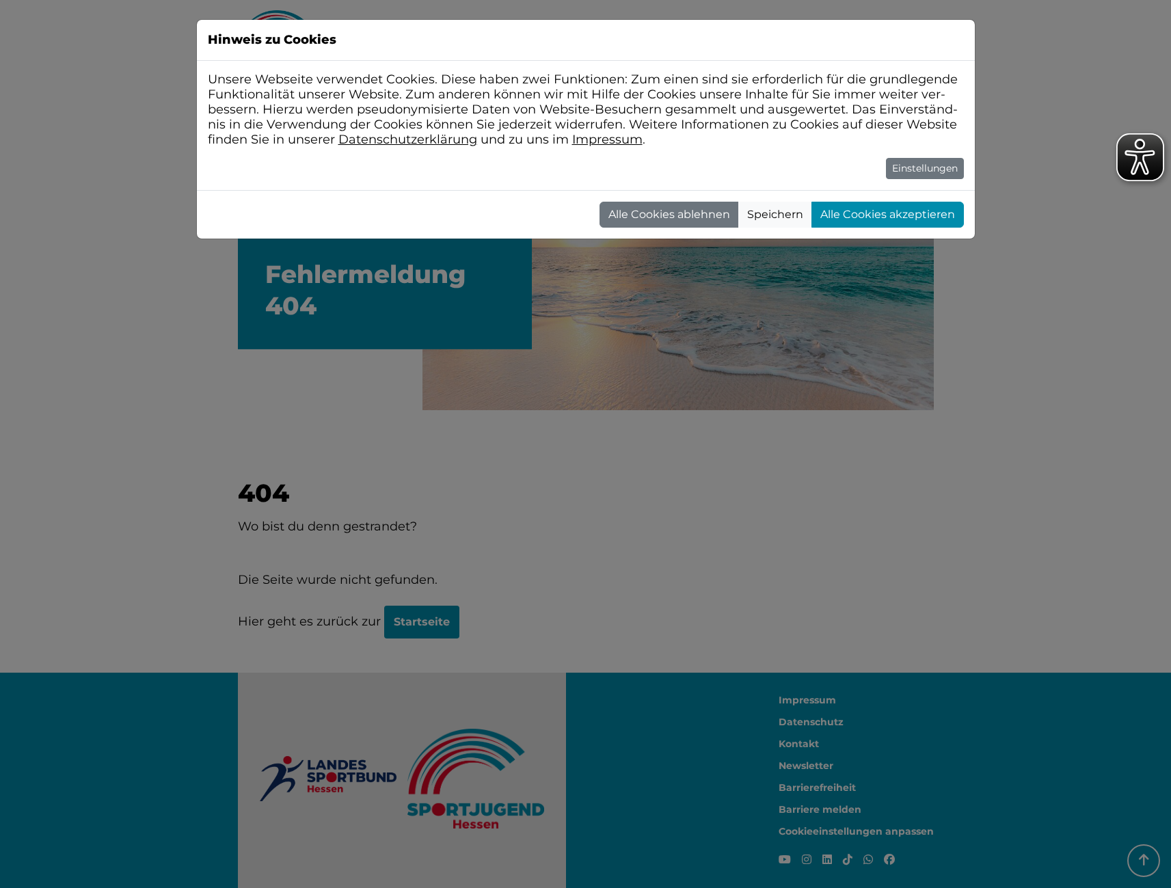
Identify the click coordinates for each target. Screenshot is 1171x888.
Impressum (607, 139)
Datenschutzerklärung (407, 139)
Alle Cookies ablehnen (669, 214)
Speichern (775, 214)
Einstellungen (925, 168)
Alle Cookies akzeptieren (887, 214)
